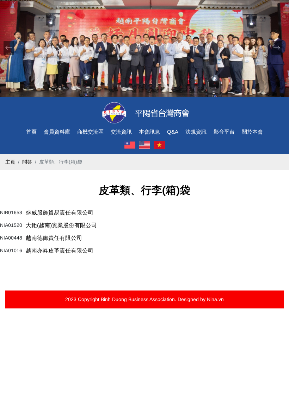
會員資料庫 (57, 132)
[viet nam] (159, 145)
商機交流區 (90, 132)
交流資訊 (121, 132)
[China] (130, 145)
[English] (144, 145)
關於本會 (252, 132)
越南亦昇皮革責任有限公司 (59, 251)
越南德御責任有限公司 (54, 238)
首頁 (31, 132)
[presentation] (9, 48)
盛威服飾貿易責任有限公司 (59, 213)
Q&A (172, 132)
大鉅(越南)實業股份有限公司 (61, 225)
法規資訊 (196, 132)
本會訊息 (149, 132)
